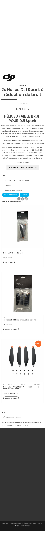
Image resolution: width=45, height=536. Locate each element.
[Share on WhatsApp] (26, 198)
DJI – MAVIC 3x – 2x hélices (14, 253)
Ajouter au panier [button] (11, 329)
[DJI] (9, 78)
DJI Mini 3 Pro (13, 384)
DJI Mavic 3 (12, 251)
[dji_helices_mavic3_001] (23, 226)
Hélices (22, 86)
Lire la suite (9, 262)
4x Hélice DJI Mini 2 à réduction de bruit (20, 320)
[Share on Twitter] (22, 198)
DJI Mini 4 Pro (26, 384)
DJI (4, 251)
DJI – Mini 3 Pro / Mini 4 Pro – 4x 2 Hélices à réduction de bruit (21, 388)
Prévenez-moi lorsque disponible (23, 167)
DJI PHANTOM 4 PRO (10, 194)
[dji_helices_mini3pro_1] (23, 360)
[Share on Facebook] (19, 198)
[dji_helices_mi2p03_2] (23, 293)
